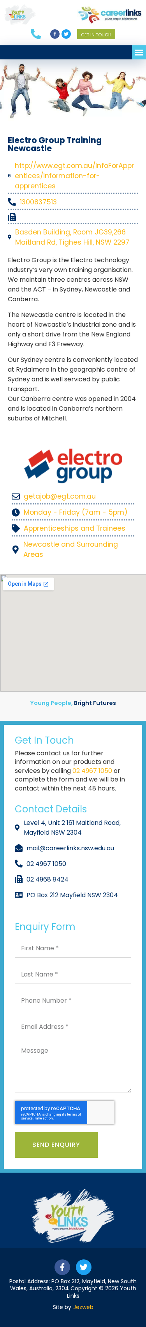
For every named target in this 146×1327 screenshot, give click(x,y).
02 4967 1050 (93, 770)
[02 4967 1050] (40, 34)
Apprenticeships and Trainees (74, 528)
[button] (139, 52)
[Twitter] (66, 34)
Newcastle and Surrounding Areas (70, 549)
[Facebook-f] (55, 34)
